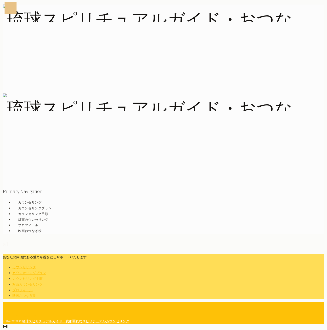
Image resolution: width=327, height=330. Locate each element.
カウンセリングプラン (35, 208)
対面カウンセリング (33, 219)
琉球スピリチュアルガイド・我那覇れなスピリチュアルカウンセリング (75, 321)
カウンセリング (30, 202)
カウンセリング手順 (33, 214)
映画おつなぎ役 (30, 231)
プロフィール (28, 225)
